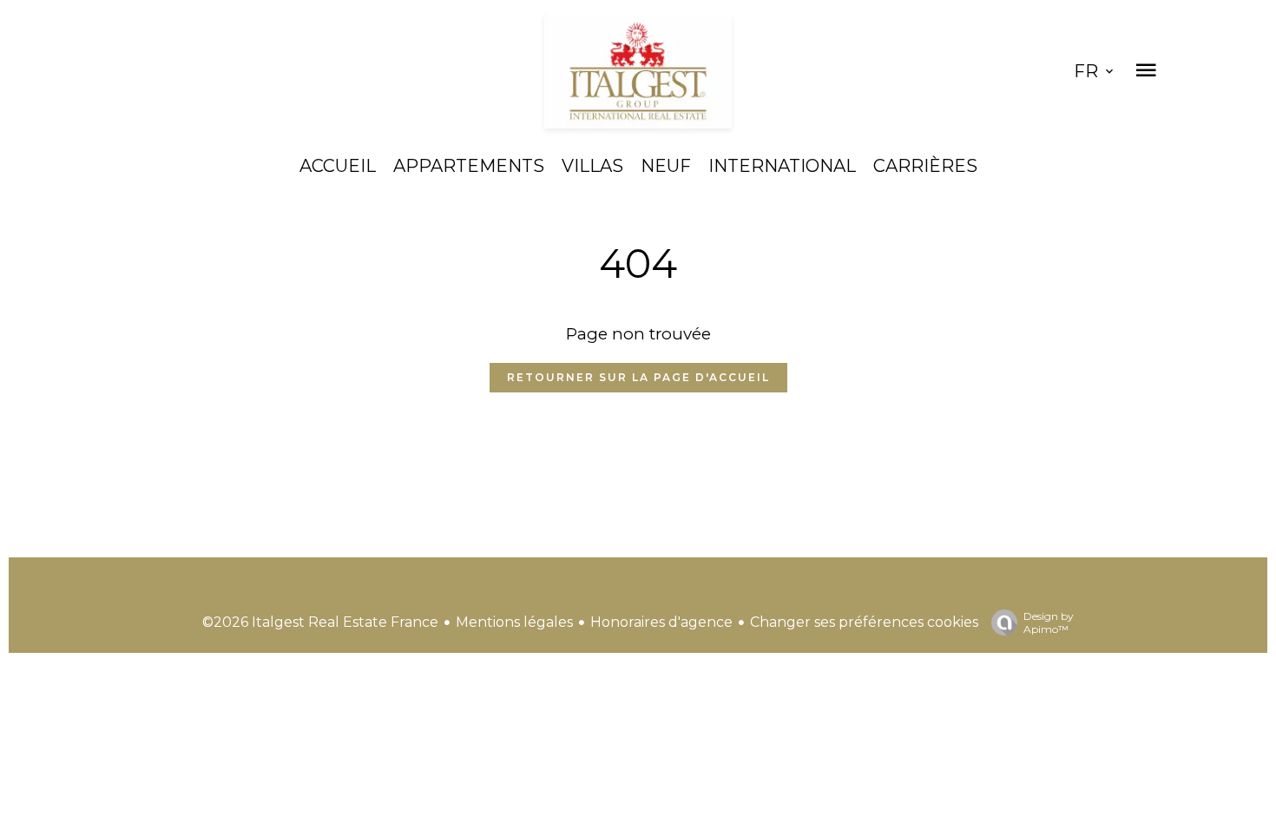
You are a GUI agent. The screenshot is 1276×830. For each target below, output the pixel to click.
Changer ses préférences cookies (864, 622)
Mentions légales (514, 622)
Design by (1048, 622)
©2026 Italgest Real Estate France (320, 622)
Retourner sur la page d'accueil (638, 377)
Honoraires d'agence (661, 622)
